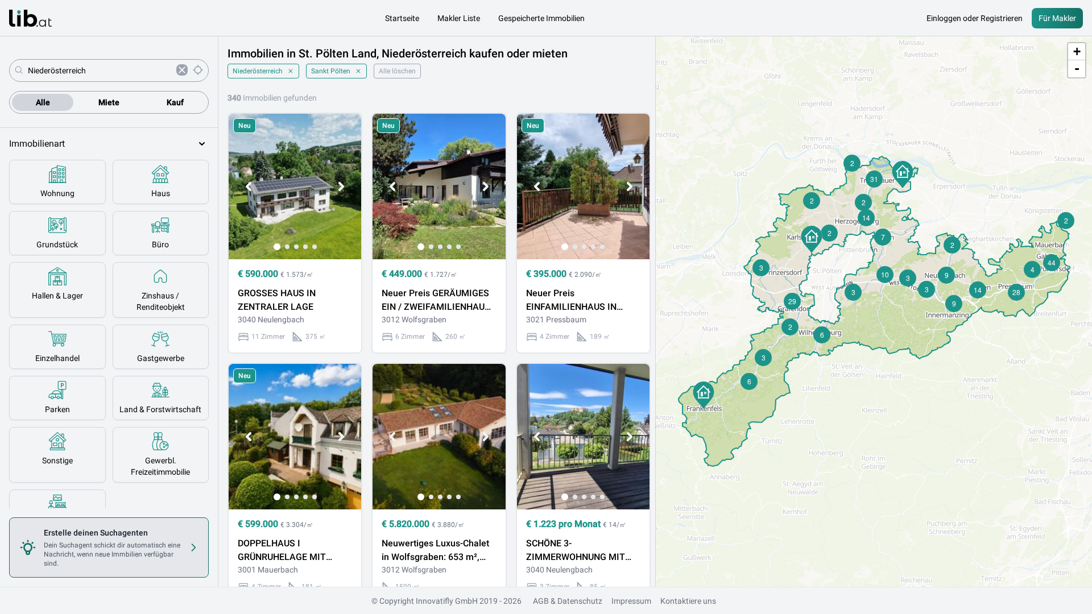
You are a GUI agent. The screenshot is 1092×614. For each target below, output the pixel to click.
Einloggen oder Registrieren (974, 18)
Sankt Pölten (330, 71)
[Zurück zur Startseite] (30, 18)
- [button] (1077, 68)
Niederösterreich (258, 71)
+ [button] (1077, 51)
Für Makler (1057, 18)
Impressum (631, 600)
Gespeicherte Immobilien (541, 18)
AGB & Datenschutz (567, 600)
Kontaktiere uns (688, 600)
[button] (703, 395)
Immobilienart (37, 143)
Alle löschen (397, 71)
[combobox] (100, 70)
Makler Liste (458, 18)
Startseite (402, 18)
